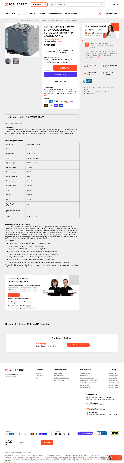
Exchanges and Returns (61, 378)
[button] (108, 4)
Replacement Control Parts (88, 380)
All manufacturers (85, 373)
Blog (37, 378)
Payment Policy (113, 375)
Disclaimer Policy (113, 385)
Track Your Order (59, 380)
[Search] (102, 4)
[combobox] (77, 4)
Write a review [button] (78, 345)
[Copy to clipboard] (77, 117)
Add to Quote (60, 81)
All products (84, 375)
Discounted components (88, 383)
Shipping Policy (113, 380)
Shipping (46, 57)
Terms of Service (113, 383)
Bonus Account (59, 375)
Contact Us (39, 375)
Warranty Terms (96, 57)
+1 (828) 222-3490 (111, 13)
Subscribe (47, 442)
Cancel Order (58, 373)
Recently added (85, 387)
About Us (38, 373)
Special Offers (84, 385)
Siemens (60, 41)
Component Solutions (87, 378)
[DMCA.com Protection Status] (115, 435)
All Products (14, 20)
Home (6, 20)
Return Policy (112, 373)
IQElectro (15, 374)
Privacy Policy (112, 378)
